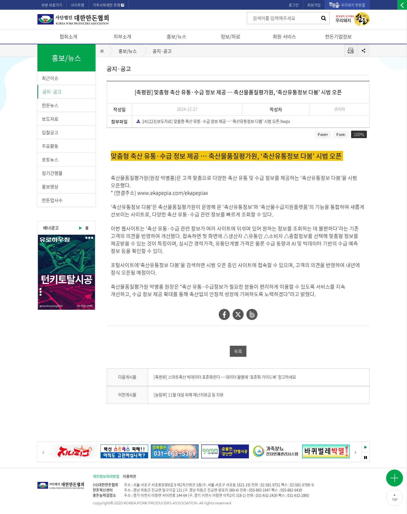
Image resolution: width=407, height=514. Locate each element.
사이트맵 (77, 4)
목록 (238, 351)
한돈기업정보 (338, 36)
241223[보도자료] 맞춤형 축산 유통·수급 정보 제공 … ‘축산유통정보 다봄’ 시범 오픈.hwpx (215, 121)
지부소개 (122, 36)
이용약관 (129, 476)
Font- (341, 134)
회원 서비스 (284, 36)
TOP (394, 499)
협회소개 (68, 36)
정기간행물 (52, 173)
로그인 (294, 4)
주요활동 (50, 146)
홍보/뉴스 (176, 36)
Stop (87, 228)
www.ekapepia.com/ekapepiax (172, 193)
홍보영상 (50, 186)
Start (80, 228)
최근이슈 (50, 78)
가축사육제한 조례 (107, 4)
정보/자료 (230, 36)
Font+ (323, 134)
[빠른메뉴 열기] (394, 478)
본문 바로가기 (52, 4)
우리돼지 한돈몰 (353, 4)
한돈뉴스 (50, 105)
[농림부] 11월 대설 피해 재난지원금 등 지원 (188, 395)
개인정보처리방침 (106, 476)
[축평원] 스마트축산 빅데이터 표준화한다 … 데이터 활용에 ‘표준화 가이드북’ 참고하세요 (225, 377)
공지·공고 (51, 91)
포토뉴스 (50, 159)
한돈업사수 (52, 200)
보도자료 (50, 118)
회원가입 (314, 4)
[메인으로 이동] (65, 483)
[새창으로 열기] (66, 272)
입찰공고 (50, 132)
